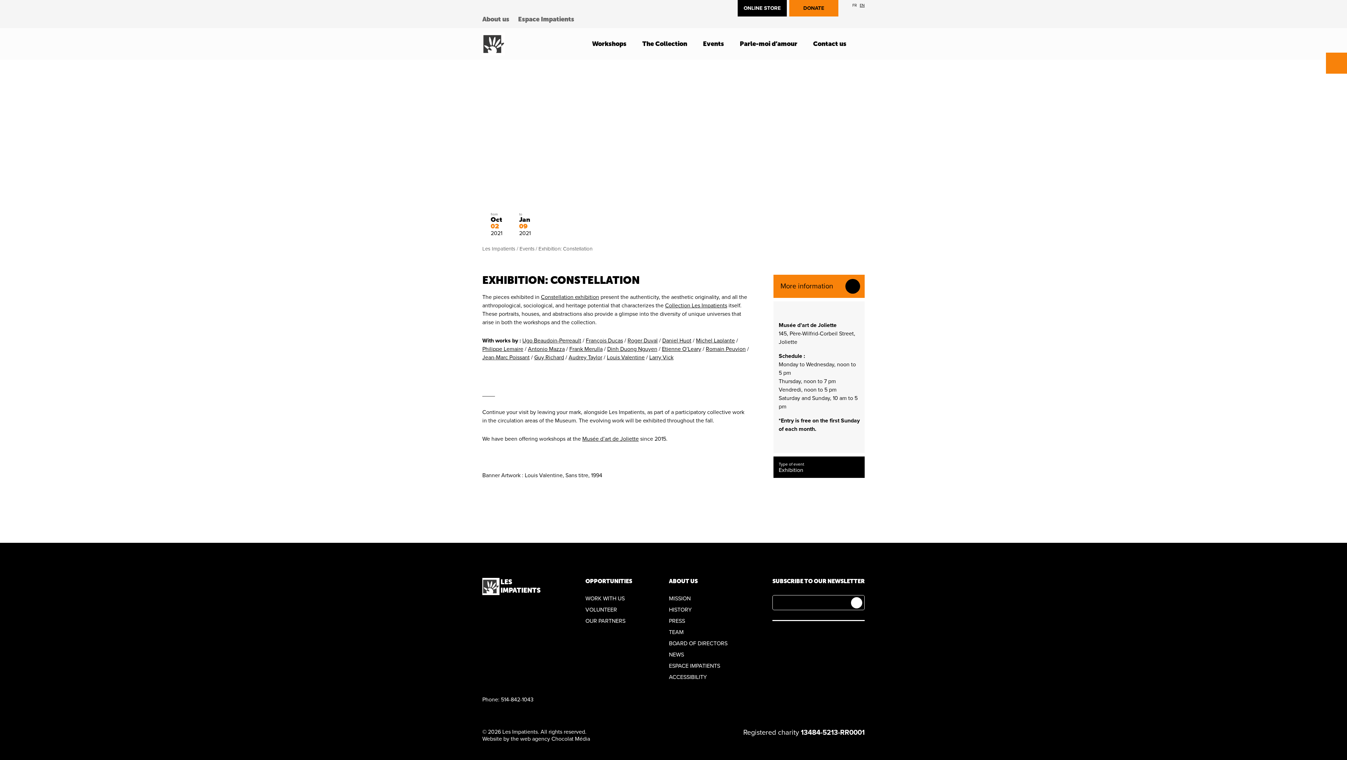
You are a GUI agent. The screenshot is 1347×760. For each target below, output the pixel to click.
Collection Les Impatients (696, 305)
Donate (813, 8)
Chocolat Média (570, 738)
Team (676, 632)
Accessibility (688, 677)
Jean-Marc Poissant (506, 357)
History (680, 609)
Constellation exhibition (570, 297)
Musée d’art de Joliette (610, 438)
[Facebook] (776, 634)
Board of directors (698, 643)
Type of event (791, 464)
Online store (762, 8)
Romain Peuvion (726, 349)
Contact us (829, 44)
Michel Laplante (715, 340)
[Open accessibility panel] (1336, 63)
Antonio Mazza (546, 349)
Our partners (605, 621)
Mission (680, 598)
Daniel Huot (676, 340)
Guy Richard (549, 357)
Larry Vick (661, 357)
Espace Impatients (546, 19)
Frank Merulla (586, 349)
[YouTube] (793, 634)
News (676, 654)
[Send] (856, 602)
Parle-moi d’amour (768, 44)
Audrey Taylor (585, 357)
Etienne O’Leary (681, 349)
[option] (854, 5)
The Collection (664, 44)
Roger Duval (643, 340)
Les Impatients (498, 249)
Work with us (605, 598)
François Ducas (604, 340)
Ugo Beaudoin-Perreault (551, 340)
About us (495, 19)
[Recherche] (862, 44)
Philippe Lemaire (502, 349)
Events (713, 44)
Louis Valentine (626, 357)
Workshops (609, 44)
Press (677, 621)
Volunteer (601, 609)
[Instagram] (809, 634)
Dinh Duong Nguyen (632, 349)
